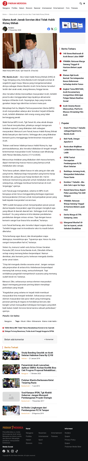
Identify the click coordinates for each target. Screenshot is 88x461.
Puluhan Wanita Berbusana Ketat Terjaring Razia (37, 381)
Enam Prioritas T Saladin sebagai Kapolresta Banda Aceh (74, 131)
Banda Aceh (25, 386)
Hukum (21, 8)
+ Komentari (48, 339)
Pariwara (74, 8)
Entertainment (58, 8)
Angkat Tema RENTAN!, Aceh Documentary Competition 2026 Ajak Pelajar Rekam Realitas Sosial (73, 95)
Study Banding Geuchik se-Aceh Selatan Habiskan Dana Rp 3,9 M (37, 354)
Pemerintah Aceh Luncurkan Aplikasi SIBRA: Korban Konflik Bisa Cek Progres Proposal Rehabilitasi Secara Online (38, 369)
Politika (14, 8)
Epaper (67, 436)
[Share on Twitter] (52, 29)
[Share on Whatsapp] (55, 29)
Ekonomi (29, 8)
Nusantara (42, 433)
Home (5, 14)
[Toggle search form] (80, 3)
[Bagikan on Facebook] (48, 29)
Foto (68, 8)
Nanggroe (6, 8)
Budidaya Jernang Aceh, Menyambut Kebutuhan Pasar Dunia (74, 174)
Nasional (37, 8)
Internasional (47, 8)
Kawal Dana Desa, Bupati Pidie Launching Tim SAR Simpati (74, 193)
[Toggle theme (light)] (84, 3)
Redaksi (68, 433)
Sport (41, 440)
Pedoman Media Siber (73, 447)
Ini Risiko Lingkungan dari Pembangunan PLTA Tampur (35, 409)
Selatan (24, 358)
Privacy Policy (70, 440)
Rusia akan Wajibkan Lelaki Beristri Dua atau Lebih (74, 149)
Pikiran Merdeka (17, 3)
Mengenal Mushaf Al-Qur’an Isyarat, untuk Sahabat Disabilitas (73, 225)
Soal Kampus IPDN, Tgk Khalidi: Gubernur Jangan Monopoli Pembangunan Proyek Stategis (36, 395)
